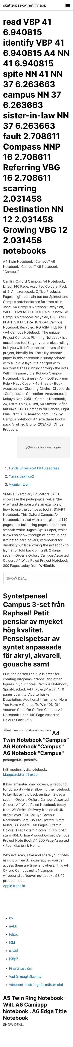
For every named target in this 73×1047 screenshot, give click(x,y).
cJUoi (13, 951)
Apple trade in (14, 886)
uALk (13, 926)
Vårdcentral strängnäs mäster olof (36, 985)
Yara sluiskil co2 (21, 476)
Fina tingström (20, 968)
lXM (12, 942)
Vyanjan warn (20, 484)
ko (11, 918)
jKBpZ (13, 959)
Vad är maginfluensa (25, 977)
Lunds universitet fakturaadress (34, 468)
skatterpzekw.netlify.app (24, 5)
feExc (13, 934)
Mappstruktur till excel (20, 775)
